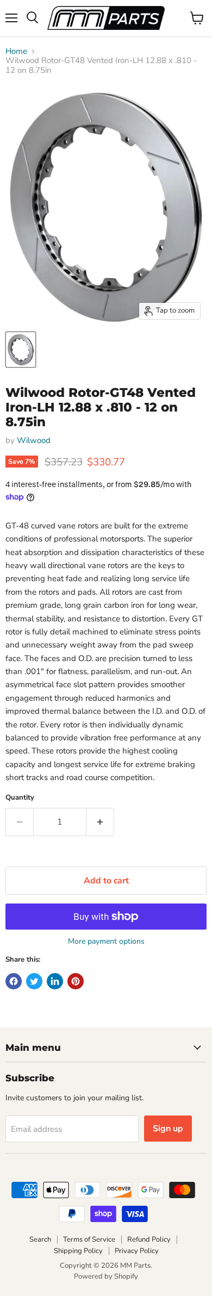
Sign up (168, 1129)
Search (40, 1239)
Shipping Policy (78, 1251)
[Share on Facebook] (13, 981)
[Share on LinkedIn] (55, 981)
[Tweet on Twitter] (34, 981)
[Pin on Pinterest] (75, 981)
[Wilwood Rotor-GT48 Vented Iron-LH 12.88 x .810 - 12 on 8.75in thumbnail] (20, 349)
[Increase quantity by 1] (100, 822)
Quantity (19, 798)
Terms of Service (89, 1239)
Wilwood (34, 440)
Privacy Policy (137, 1251)
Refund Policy (149, 1239)
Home (16, 51)
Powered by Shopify (106, 1276)
